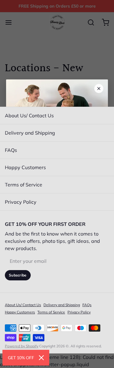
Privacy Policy (20, 202)
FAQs (11, 150)
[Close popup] (98, 88)
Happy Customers (25, 167)
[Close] (41, 357)
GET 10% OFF (21, 357)
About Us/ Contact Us (29, 115)
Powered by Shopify (21, 346)
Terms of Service (23, 185)
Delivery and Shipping (30, 133)
